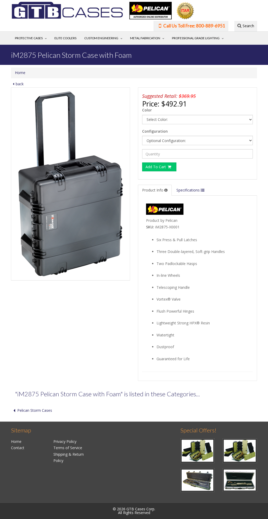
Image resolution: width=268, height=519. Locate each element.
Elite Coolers (65, 38)
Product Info (153, 190)
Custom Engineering (101, 38)
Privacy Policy (64, 441)
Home (20, 72)
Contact (17, 447)
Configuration (155, 131)
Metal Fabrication (145, 38)
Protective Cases (29, 38)
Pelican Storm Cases (34, 410)
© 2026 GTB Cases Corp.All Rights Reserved (134, 510)
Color (147, 110)
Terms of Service (67, 447)
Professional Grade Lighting (196, 38)
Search (248, 25)
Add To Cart (156, 166)
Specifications (188, 190)
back (20, 83)
